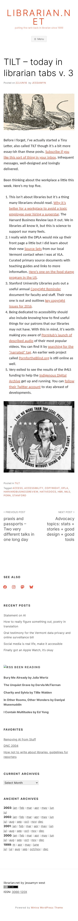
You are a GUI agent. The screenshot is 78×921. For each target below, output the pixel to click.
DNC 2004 (11, 745)
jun (52, 808)
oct (26, 821)
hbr (60, 491)
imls (67, 491)
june (36, 844)
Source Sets (33, 249)
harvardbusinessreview (21, 491)
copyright (52, 488)
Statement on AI (15, 615)
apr (36, 808)
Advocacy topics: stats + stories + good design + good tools (60, 526)
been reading (27, 667)
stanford (19, 495)
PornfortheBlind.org (34, 358)
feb (22, 808)
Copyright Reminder (46, 289)
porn (7, 495)
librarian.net (39, 17)
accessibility (33, 488)
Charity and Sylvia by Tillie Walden (28, 692)
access (18, 488)
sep (19, 821)
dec (40, 821)
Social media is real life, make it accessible (33, 644)
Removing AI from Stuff (20, 739)
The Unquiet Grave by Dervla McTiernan (32, 685)
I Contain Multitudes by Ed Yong (26, 712)
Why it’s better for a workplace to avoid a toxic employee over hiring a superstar (38, 208)
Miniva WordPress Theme (47, 907)
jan (15, 808)
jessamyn (39, 82)
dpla (64, 488)
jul (5, 812)
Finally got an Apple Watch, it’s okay (28, 650)
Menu (40, 38)
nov (33, 821)
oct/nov (35, 849)
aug (11, 821)
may (44, 808)
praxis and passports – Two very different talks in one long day (19, 526)
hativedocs (48, 491)
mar (29, 808)
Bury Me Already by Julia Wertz (26, 677)
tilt (17, 483)
